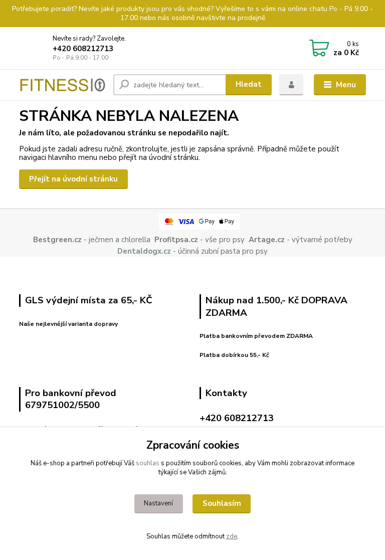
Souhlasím (222, 503)
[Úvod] (62, 84)
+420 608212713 (83, 49)
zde (231, 536)
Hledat (249, 84)
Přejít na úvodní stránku (73, 179)
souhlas (147, 463)
